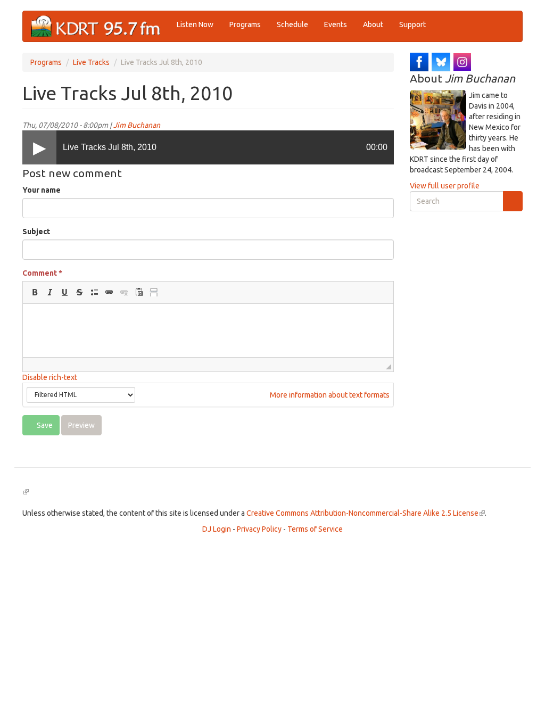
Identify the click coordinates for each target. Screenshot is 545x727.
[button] (34, 292)
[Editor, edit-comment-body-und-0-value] (208, 330)
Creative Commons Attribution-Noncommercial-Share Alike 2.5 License (365, 513)
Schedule (292, 24)
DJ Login (216, 529)
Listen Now (195, 24)
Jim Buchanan (136, 125)
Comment (42, 273)
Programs (245, 24)
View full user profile (445, 185)
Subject (36, 231)
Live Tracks (91, 62)
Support (412, 24)
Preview (81, 425)
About (373, 24)
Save (44, 425)
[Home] (100, 26)
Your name (41, 190)
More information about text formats (329, 395)
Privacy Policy (259, 529)
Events (335, 24)
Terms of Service (315, 529)
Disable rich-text (49, 377)
